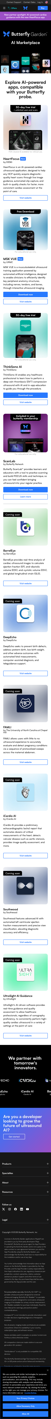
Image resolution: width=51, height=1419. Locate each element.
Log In (40, 2)
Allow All (25, 1414)
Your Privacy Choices (26, 1398)
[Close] (48, 1370)
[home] (25, 8)
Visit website (26, 198)
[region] (25, 1392)
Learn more (25, 496)
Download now (25, 294)
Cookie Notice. (30, 1393)
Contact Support (14, 2)
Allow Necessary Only (25, 1406)
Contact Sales (29, 2)
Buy (42, 8)
